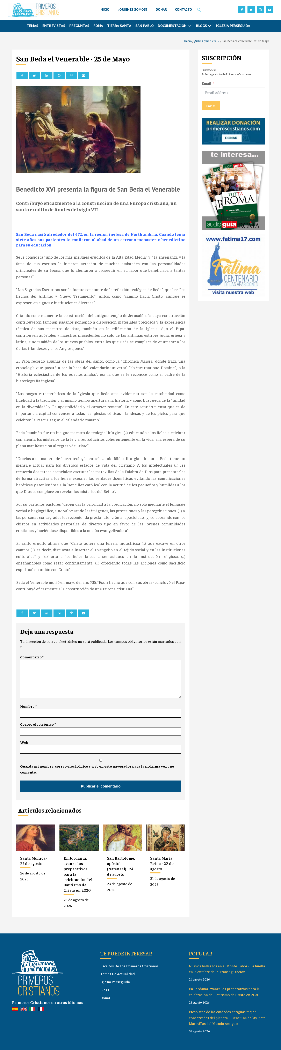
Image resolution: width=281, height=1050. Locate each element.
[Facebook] (22, 75)
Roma (98, 25)
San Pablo (144, 25)
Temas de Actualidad (117, 973)
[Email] (83, 75)
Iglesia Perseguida (233, 25)
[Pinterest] (71, 75)
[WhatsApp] (59, 75)
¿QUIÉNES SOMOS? (132, 9)
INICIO (104, 9)
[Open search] (199, 10)
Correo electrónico (38, 724)
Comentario (32, 657)
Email (206, 83)
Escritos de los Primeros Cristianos (129, 965)
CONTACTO (183, 9)
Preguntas (79, 25)
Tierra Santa (119, 25)
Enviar (211, 105)
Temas (32, 25)
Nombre (28, 706)
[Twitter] (34, 75)
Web (24, 742)
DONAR (161, 9)
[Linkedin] (46, 75)
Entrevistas (53, 25)
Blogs (104, 989)
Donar (105, 997)
